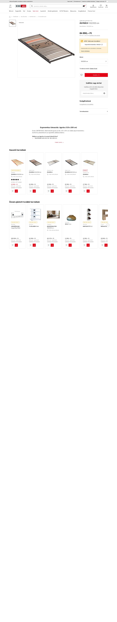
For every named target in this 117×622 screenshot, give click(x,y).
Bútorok (11, 11)
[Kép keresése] (84, 6)
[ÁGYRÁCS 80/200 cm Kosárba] (70, 191)
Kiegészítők (18, 11)
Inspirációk (43, 11)
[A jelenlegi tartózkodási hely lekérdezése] (104, 93)
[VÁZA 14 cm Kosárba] (70, 245)
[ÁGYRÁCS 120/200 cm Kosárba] (16, 191)
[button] (12, 23)
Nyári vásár (35, 11)
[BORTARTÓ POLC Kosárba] (88, 245)
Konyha (29, 11)
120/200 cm (84, 61)
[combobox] (91, 93)
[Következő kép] (107, 225)
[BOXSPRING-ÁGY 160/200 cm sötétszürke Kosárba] (52, 245)
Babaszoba (73, 11)
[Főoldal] (9, 16)
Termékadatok (84, 111)
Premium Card (91, 11)
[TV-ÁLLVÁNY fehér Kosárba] (34, 245)
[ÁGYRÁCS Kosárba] (52, 191)
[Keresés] (32, 6)
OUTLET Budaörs (64, 11)
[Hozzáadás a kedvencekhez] (81, 75)
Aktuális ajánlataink (53, 11)
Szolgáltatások (82, 11)
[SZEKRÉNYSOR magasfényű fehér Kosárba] (16, 245)
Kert (24, 11)
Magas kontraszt (100, 1)
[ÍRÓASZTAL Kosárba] (106, 245)
